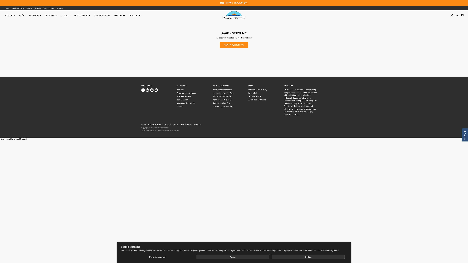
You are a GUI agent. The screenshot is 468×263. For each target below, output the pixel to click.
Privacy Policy (333, 250)
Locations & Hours (18, 8)
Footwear (34, 15)
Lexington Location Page (222, 96)
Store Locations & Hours (186, 93)
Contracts (60, 8)
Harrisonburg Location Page (223, 93)
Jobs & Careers (182, 100)
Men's (21, 15)
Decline (308, 257)
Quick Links (134, 15)
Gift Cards (119, 15)
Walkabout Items (102, 15)
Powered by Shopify (172, 130)
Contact (29, 8)
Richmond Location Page (222, 100)
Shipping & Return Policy (257, 90)
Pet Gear (65, 15)
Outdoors (50, 15)
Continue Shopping (234, 45)
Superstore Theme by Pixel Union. (153, 130)
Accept (232, 257)
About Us (38, 8)
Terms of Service (254, 96)
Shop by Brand (81, 15)
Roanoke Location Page (221, 103)
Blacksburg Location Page (222, 90)
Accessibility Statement (257, 100)
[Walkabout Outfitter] (234, 15)
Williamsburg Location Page (223, 106)
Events (51, 8)
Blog (45, 8)
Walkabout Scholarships (186, 103)
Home (7, 8)
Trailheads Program (184, 96)
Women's (9, 15)
